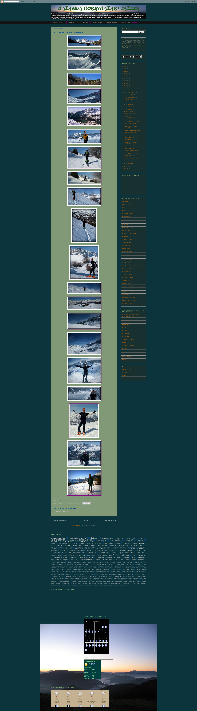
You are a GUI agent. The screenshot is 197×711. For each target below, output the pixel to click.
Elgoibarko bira (100, 557)
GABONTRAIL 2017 (129, 566)
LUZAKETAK (125, 348)
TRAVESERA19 (103, 576)
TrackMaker (125, 372)
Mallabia (60, 573)
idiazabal (89, 550)
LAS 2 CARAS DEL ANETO (102, 571)
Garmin (80, 567)
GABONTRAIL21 (55, 567)
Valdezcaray (84, 578)
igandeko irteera (115, 542)
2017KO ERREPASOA (110, 561)
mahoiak (85, 583)
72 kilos (132, 561)
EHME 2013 (111, 564)
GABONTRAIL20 (140, 566)
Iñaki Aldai (80, 569)
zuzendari (71, 555)
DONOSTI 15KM (125, 555)
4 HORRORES (140, 547)
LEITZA (113, 571)
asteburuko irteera (69, 542)
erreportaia (115, 547)
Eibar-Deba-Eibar (73, 566)
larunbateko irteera (78, 538)
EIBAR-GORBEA (120, 564)
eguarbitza (142, 579)
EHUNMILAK (125, 359)
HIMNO (94, 567)
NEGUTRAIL (73, 559)
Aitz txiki (144, 561)
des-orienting (129, 579)
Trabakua (97, 559)
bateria (54, 579)
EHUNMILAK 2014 (103, 552)
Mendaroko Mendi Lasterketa (103, 573)
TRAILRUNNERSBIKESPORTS (129, 297)
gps (89, 581)
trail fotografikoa (83, 545)
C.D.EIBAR (129, 562)
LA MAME (62, 571)
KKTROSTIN (55, 542)
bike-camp (67, 545)
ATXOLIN (138, 561)
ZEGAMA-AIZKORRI (127, 357)
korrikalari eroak (65, 583)
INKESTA (144, 567)
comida (83, 550)
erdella (142, 554)
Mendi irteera (131, 538)
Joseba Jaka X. (107, 569)
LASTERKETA (54, 547)
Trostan (110, 576)
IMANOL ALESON (135, 567)
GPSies (124, 375)
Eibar (88, 543)
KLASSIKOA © (83, 22)
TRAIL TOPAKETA (83, 576)
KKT (63, 554)
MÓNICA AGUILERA (127, 268)
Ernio (116, 566)
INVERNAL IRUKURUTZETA (131, 135)
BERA (101, 562)
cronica (92, 542)
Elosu (95, 566)
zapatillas (122, 585)
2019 (125, 73)
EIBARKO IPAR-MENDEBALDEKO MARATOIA (64, 557)
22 (128, 561)
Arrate (69, 562)
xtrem (65, 555)
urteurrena (115, 585)
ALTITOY (93, 545)
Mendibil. (65, 559)
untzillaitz (95, 585)
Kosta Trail (55, 571)
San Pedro (87, 547)
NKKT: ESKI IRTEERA (130, 155)
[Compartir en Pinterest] (90, 503)
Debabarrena (86, 564)
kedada (99, 542)
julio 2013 (129, 102)
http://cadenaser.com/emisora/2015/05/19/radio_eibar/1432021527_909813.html (115, 581)
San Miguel (135, 574)
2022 (125, 66)
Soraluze (75, 576)
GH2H (75, 567)
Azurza (90, 562)
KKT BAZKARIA (70, 554)
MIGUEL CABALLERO (127, 260)
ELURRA (91, 557)
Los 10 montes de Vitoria (128, 571)
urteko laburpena (107, 585)
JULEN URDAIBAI (126, 254)
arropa (108, 547)
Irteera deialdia (140, 552)
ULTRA (133, 548)
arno (145, 578)
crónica (122, 579)
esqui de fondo (72, 561)
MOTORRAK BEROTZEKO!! (131, 132)
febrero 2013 (130, 161)
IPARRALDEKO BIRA (66, 569)
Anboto (118, 543)
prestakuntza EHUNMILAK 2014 (81, 540)
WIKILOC (124, 378)
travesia (60, 555)
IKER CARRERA (126, 567)
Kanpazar (117, 548)
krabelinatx (73, 583)
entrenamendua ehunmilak (132, 554)
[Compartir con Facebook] (88, 503)
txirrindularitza (87, 585)
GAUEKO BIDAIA (129, 552)
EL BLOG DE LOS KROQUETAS (129, 233)
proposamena (125, 583)
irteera (75, 543)
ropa (138, 583)
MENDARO (53, 573)
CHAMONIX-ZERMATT (139, 562)
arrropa (121, 559)
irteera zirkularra (115, 540)
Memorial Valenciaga (89, 573)
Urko (60, 550)
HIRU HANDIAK (89, 548)
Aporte (99, 555)
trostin (81, 585)
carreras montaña (106, 579)
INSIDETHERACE (126, 248)
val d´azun (85, 561)
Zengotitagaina (112, 554)
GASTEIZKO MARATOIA (66, 567)
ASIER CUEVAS (66, 552)
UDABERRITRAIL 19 (119, 576)
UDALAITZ (102, 547)
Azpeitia (84, 562)
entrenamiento (101, 540)
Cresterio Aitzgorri (131, 113)
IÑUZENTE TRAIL (55, 554)
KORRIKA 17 (141, 557)
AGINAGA (53, 548)
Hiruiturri (100, 567)
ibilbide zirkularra (107, 538)
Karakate (141, 543)
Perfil (65, 547)
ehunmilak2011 (67, 543)
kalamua (136, 542)
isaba (95, 550)
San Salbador (143, 574)
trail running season (73, 585)
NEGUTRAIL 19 (123, 573)
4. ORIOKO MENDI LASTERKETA (124, 550)
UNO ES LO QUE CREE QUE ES (130, 300)
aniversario (135, 578)
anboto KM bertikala (126, 578)
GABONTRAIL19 (110, 557)
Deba (133, 555)
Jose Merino (98, 569)
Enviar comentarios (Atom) (88, 525)
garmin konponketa (82, 581)
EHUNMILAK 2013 (123, 545)
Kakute (132, 569)
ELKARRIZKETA (83, 557)
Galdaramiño (127, 542)
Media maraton (73, 573)
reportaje (100, 550)
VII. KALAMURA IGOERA (131, 153)
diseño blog (121, 554)
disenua (136, 579)
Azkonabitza (112, 545)
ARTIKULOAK (56, 552)
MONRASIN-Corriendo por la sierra (132, 265)
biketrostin (68, 579)
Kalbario (138, 569)
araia (141, 578)
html (93, 581)
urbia (100, 585)
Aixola (53, 562)
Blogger (104, 683)
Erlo (112, 566)
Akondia (111, 543)
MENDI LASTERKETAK (91, 554)
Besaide (119, 562)
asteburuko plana (74, 550)
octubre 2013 (130, 94)
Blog (124, 562)
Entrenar (107, 566)
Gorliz (85, 567)
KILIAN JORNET (126, 257)
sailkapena (53, 555)
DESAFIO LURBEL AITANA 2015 (65, 564)
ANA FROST (125, 201)
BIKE (83, 552)
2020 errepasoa (122, 561)
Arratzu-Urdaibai (76, 562)
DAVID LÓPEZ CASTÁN (127, 227)
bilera (74, 579)
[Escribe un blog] (85, 503)
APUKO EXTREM (102, 545)
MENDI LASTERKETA (58, 540)
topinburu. (64, 585)
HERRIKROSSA (125, 330)
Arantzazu (63, 562)
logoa (105, 543)
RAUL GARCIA (103, 554)
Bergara (113, 562)
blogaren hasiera (88, 579)
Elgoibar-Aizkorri (88, 566)
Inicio (86, 520)
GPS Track (134, 543)
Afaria (88, 555)
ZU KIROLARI (108, 578)
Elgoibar (121, 552)
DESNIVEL (124, 327)
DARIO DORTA (125, 225)
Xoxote (90, 578)
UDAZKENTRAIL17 (130, 576)
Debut (92, 564)
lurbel (79, 583)
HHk (90, 567)
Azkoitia (71, 548)
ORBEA (68, 574)
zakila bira (111, 550)
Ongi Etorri (74, 574)
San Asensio (126, 548)
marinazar (122, 547)
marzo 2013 (129, 111)
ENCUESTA (128, 564)
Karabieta (144, 569)
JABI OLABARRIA (89, 569)
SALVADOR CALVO (126, 280)
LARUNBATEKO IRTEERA (131, 124)
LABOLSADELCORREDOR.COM (86, 571)
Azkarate (117, 555)
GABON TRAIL (79, 548)
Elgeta (80, 566)
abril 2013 (129, 109)
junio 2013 (129, 104)
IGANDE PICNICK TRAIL (131, 158)
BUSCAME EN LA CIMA (127, 216)
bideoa (94, 538)
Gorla (118, 557)
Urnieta (71, 578)
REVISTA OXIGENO (127, 322)
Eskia (59, 543)
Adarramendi (76, 552)
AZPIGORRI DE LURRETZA (128, 213)
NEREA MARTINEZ (126, 271)
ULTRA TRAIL (140, 548)
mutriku (105, 583)
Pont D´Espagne (78, 547)
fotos (141, 538)
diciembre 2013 (130, 90)
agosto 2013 (129, 99)
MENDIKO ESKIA (66, 503)
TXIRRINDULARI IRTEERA (86, 559)
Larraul (118, 571)
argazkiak (120, 538)
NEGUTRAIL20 (132, 573)
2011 (125, 168)
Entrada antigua (110, 520)
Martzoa (66, 573)
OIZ (61, 547)
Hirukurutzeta (125, 557)
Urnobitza (77, 578)
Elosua (101, 566)
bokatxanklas (97, 579)
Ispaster (75, 569)
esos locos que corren (65, 581)
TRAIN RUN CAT (126, 319)
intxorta (75, 545)
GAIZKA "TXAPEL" (127, 242)
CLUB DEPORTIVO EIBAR (128, 354)
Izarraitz (133, 557)
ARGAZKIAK (125, 22)
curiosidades (54, 561)
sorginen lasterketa (55, 585)
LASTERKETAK (125, 336)
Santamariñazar (56, 576)
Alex (58, 562)
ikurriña (138, 581)
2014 (125, 85)
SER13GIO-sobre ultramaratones (131, 292)
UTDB (61, 578)
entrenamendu (54, 581)
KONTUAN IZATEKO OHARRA (132, 150)
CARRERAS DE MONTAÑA (128, 339)
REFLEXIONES (127, 574)
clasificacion (141, 559)
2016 (125, 80)
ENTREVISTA (136, 564)
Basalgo (107, 562)
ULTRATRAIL (55, 578)
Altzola (93, 555)
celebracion (115, 579)
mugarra (100, 583)
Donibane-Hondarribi (101, 564)
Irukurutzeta (110, 548)
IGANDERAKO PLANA (130, 146)
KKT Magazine (112, 22)
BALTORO (95, 562)
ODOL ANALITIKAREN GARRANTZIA (131, 351)
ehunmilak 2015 (63, 561)
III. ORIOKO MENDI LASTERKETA (111, 567)
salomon (143, 583)
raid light (133, 583)
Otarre (98, 574)
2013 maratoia (95, 561)
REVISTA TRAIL (126, 324)
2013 (125, 88)
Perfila (70, 547)
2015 (125, 83)
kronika (140, 540)
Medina (80, 573)
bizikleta (134, 559)
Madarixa (58, 559)
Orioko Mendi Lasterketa (84, 574)
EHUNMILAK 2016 (141, 555)
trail (79, 561)
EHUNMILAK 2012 (91, 552)
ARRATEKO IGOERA (140, 550)
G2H (121, 566)
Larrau (52, 559)
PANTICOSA (75, 503)
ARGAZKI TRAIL (81, 555)
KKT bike (142, 545)
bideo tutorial (61, 579)
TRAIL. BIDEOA (93, 576)
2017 (125, 78)
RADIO (119, 574)
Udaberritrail (54, 550)
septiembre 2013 (130, 97)
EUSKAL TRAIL (126, 342)
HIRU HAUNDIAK (100, 548)
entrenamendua (58, 538)
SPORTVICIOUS (126, 295)
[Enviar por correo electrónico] (83, 503)
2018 (125, 76)
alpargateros (117, 578)
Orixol (93, 574)
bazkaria (59, 545)
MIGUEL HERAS (126, 262)
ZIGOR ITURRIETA (98, 578)
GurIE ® (71, 22)
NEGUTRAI (114, 573)
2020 (125, 71)
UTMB (66, 578)
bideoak (127, 559)
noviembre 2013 (130, 92)
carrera (106, 542)
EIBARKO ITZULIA (130, 139)
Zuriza (52, 545)
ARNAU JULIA (125, 207)
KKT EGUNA (79, 554)
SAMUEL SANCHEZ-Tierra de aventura (132, 286)
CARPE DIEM (125, 219)
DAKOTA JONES (126, 222)
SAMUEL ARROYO (126, 283)
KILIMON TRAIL (116, 569)
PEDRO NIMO (112, 574)
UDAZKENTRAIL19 (107, 559)
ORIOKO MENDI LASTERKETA (132, 130)
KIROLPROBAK (125, 333)
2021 (125, 68)
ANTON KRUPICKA (126, 204)
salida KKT (129, 540)
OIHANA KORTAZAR (127, 274)
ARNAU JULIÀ (125, 210)
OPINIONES (61, 574)
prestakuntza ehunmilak (114, 583)
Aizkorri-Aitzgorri (62, 548)
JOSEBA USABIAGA (127, 251)
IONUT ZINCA (55, 569)
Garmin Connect (126, 369)
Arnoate (105, 555)
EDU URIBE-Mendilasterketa (130, 230)
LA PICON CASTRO (71, 571)
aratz (116, 559)
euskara (74, 581)
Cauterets (53, 564)
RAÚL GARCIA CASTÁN (127, 277)
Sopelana (68, 576)
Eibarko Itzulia (133, 545)
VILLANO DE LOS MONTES (128, 303)
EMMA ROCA (125, 236)
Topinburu (94, 547)
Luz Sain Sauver (140, 571)
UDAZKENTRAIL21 (141, 576)
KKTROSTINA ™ (58, 22)
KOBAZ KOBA (125, 569)
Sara (63, 576)
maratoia (82, 543)
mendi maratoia (92, 583)
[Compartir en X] (86, 503)
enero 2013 (129, 163)
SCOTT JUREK (125, 289)
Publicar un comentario (61, 511)
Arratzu (111, 555)
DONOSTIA (78, 564)
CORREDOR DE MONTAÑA (128, 345)
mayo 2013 (129, 106)
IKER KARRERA (126, 245)
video (128, 547)
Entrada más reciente (59, 520)
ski (106, 550)
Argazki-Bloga (98, 22)
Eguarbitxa (113, 552)
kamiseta (58, 583)
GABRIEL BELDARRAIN (127, 239)
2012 (125, 166)
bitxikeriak (79, 579)
